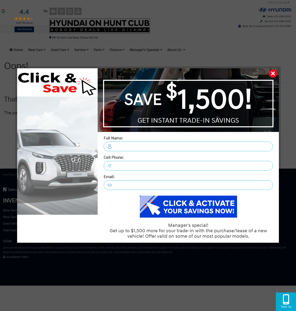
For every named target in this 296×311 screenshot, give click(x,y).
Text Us (286, 307)
